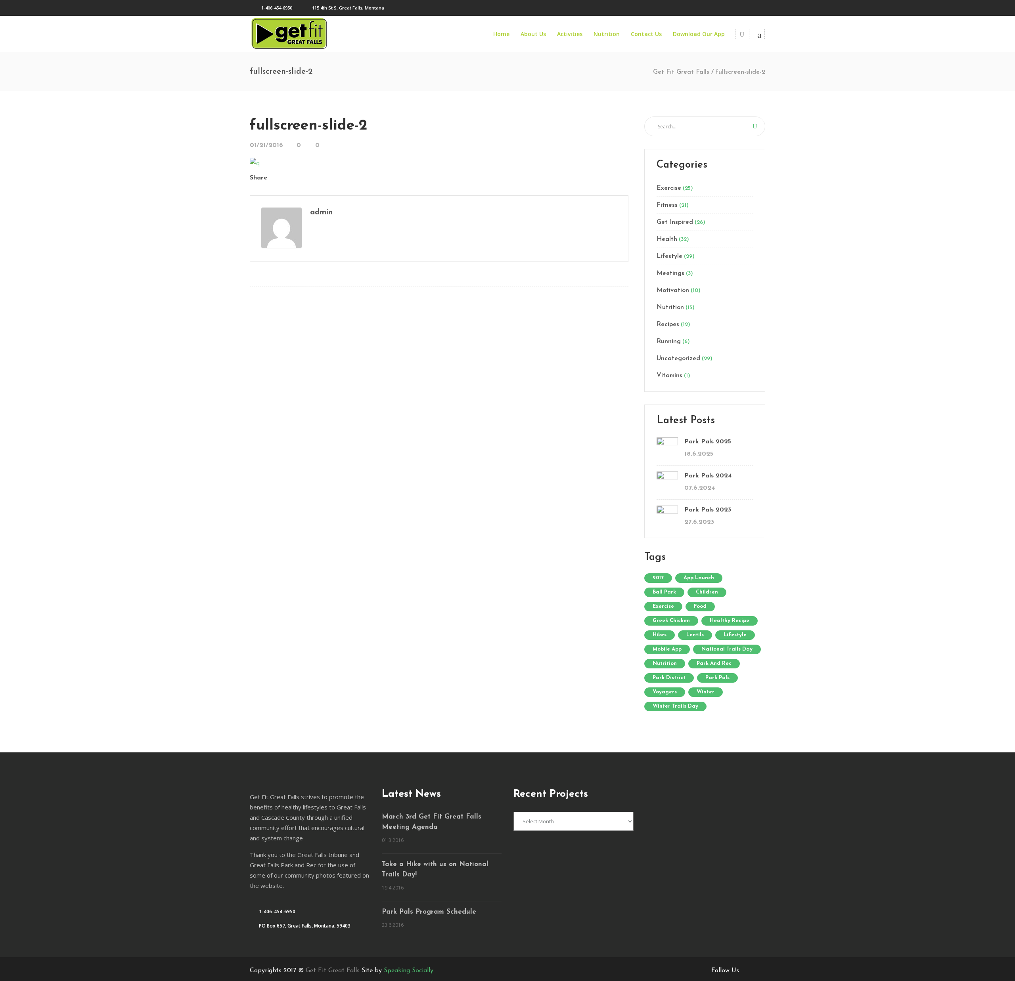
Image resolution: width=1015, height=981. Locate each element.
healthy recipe (729, 620)
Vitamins (669, 375)
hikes (659, 634)
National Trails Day (727, 649)
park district (669, 677)
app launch (699, 577)
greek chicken (671, 620)
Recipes (668, 324)
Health (667, 239)
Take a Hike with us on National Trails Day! (435, 869)
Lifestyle (669, 256)
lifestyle (735, 634)
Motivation (673, 290)
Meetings (670, 273)
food (700, 606)
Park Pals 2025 (707, 442)
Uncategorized (678, 358)
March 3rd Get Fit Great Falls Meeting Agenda (431, 821)
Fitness (667, 205)
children (707, 592)
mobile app (667, 649)
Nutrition (670, 307)
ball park (664, 592)
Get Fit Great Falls (681, 72)
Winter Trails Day (675, 706)
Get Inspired (675, 222)
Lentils (695, 634)
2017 (658, 577)
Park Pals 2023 (707, 510)
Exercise (669, 188)
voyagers (665, 692)
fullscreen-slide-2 (308, 125)
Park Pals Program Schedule (429, 911)
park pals (717, 677)
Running (669, 341)
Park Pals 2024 (708, 476)
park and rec (714, 663)
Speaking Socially (408, 971)
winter (705, 692)
